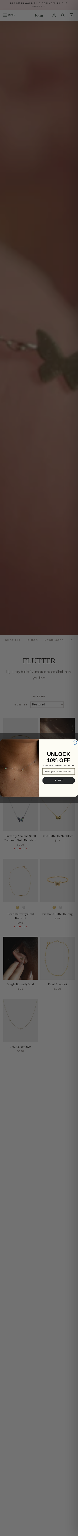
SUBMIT (58, 780)
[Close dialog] (75, 743)
